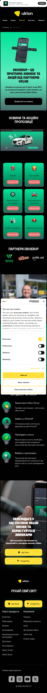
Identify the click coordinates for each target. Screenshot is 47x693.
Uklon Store (7, 654)
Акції (26, 625)
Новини (13, 20)
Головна (5, 20)
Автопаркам (7, 630)
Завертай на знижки (23, 101)
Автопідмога (7, 646)
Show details (35, 368)
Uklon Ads (28, 634)
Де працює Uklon (31, 630)
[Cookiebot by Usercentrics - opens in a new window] (29, 301)
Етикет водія (29, 639)
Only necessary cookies (23, 389)
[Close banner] (43, 301)
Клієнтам (6, 617)
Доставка (6, 641)
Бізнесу (5, 625)
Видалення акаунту (32, 621)
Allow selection (23, 382)
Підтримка (41, 20)
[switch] (41, 346)
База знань (31, 20)
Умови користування (11, 670)
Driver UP (22, 20)
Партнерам (7, 621)
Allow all (23, 375)
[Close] (2, 3)
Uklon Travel (7, 650)
